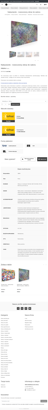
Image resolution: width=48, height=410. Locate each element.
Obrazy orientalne (4, 366)
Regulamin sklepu (28, 322)
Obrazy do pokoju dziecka (6, 360)
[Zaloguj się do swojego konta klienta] (40, 4)
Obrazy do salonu (4, 322)
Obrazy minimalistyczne (5, 328)
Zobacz (2, 291)
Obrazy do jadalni (4, 356)
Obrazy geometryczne (5, 326)
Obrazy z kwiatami (4, 331)
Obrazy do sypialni (4, 324)
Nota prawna (27, 324)
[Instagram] (29, 308)
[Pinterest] (26, 308)
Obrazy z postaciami (5, 345)
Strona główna (7, 14)
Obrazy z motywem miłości (6, 337)
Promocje (3, 377)
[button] (45, 4)
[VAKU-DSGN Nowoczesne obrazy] (8, 4)
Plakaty (2, 347)
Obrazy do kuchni (4, 358)
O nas (26, 318)
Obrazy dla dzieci (4, 320)
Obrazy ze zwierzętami (5, 375)
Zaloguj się (3, 384)
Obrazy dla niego (4, 350)
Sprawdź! (37, 1)
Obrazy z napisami (4, 341)
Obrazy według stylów (5, 373)
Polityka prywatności (29, 326)
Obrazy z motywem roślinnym (7, 339)
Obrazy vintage (4, 370)
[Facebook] (18, 308)
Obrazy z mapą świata (5, 333)
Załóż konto (3, 386)
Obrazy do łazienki (4, 364)
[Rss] (22, 308)
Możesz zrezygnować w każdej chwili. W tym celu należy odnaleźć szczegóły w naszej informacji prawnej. (23, 404)
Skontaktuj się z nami (29, 328)
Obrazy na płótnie (14, 14)
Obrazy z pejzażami (5, 343)
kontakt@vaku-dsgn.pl (30, 389)
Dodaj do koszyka (15, 104)
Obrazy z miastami (4, 335)
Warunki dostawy (28, 320)
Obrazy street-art (4, 368)
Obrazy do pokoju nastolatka (6, 362)
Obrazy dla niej (4, 352)
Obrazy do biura (4, 354)
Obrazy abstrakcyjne (22, 14)
